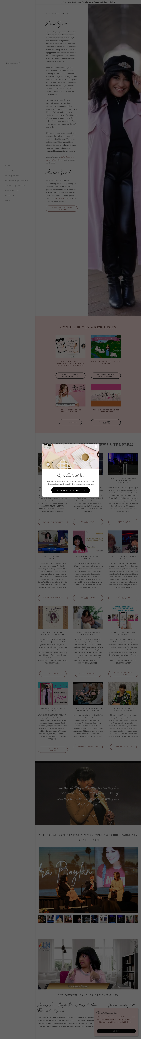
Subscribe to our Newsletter (70, 490)
